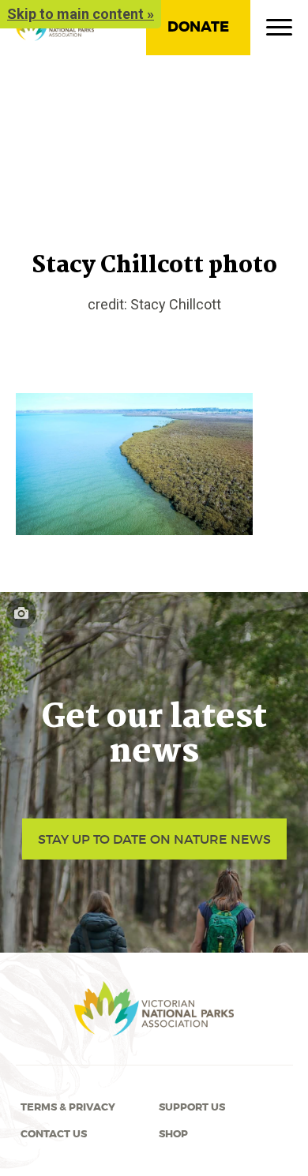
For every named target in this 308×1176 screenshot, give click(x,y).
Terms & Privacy (68, 1107)
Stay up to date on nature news (154, 839)
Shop (173, 1134)
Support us (192, 1107)
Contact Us (54, 1134)
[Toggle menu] (279, 31)
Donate (198, 26)
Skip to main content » (80, 14)
